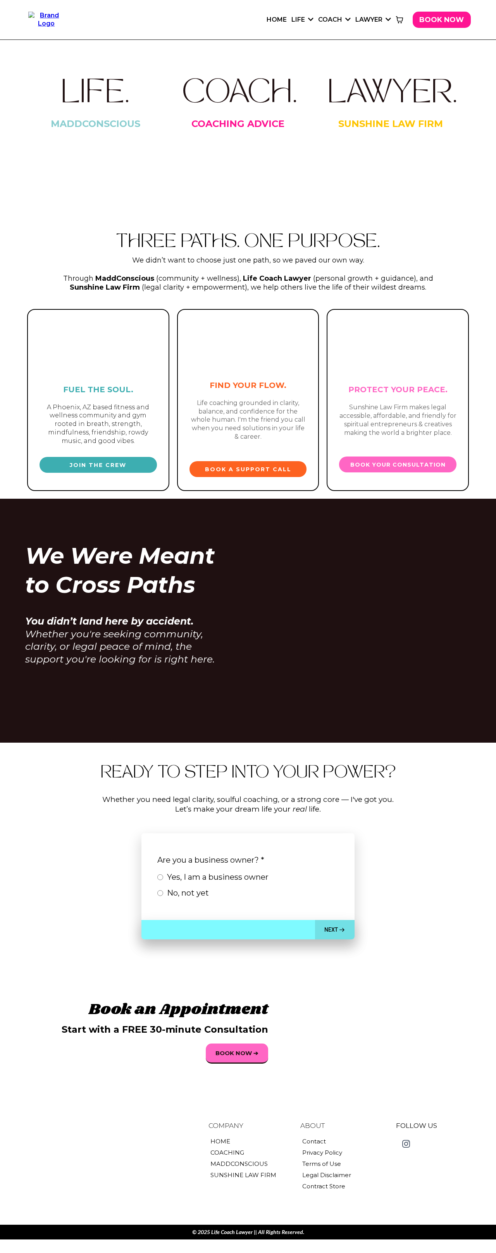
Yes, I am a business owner (218, 877)
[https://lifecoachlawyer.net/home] (46, 19)
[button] (310, 19)
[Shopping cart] (399, 20)
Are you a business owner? (210, 860)
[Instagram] (406, 1144)
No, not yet (188, 893)
